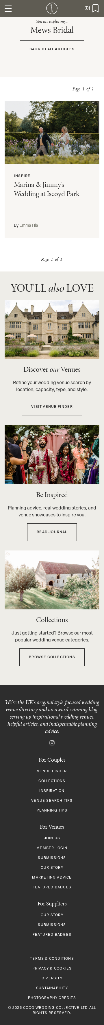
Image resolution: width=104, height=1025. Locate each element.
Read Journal (52, 532)
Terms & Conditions (52, 959)
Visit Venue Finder (52, 407)
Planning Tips (52, 810)
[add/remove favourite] (90, 110)
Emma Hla (28, 226)
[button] (8, 8)
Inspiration (51, 791)
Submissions (52, 858)
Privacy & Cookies (52, 968)
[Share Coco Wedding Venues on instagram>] (52, 742)
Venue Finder (52, 771)
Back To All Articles (52, 49)
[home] (52, 8)
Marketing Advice (52, 877)
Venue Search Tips (52, 801)
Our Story (52, 868)
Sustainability (52, 988)
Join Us (52, 838)
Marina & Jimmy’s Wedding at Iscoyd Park (46, 189)
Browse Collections (52, 657)
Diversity (52, 978)
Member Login (51, 848)
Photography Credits (52, 998)
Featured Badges (52, 887)
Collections (51, 781)
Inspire (22, 176)
